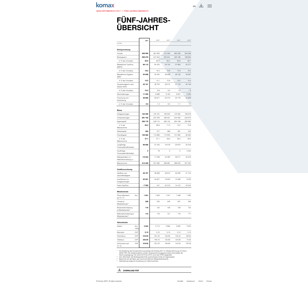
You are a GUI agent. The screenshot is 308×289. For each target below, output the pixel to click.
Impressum (191, 281)
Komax (209, 281)
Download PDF (131, 270)
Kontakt (180, 281)
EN (194, 6)
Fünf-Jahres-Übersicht (136, 11)
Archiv (201, 281)
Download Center (201, 5)
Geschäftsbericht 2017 (108, 11)
